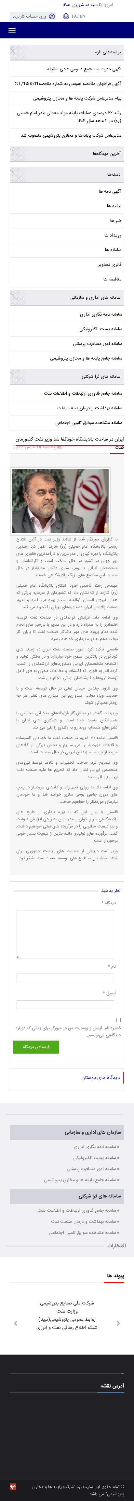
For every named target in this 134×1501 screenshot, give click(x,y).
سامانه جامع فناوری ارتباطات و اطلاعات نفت (83, 394)
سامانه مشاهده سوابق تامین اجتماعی (88, 423)
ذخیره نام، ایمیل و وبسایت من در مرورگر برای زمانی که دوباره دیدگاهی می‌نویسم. (68, 1032)
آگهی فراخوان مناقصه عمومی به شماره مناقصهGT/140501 (68, 84)
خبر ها (115, 221)
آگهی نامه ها (110, 192)
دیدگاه (108, 903)
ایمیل (109, 993)
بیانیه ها (114, 206)
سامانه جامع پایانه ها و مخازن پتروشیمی (86, 358)
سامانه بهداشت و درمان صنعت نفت (89, 408)
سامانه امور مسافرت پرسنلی (97, 344)
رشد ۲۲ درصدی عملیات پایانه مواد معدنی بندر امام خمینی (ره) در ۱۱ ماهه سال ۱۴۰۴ (69, 117)
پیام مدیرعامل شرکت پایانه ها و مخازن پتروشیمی (77, 98)
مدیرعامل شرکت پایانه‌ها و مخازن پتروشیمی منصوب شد (71, 136)
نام (112, 966)
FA (74, 16)
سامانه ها (113, 250)
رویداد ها (112, 235)
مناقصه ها (112, 279)
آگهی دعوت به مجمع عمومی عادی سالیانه (84, 69)
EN (82, 16)
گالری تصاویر (109, 265)
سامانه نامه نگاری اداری (101, 315)
